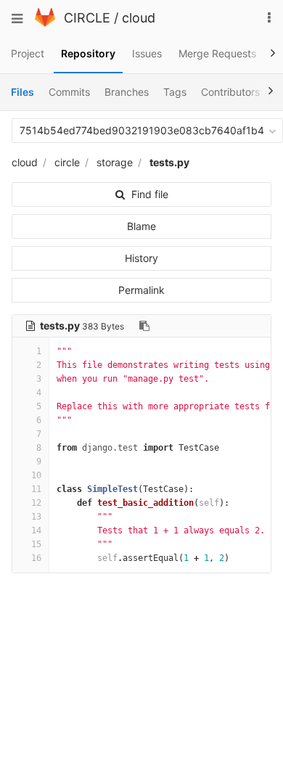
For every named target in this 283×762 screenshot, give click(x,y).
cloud (138, 17)
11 (36, 489)
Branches (126, 92)
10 (36, 475)
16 (36, 558)
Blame (141, 226)
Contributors (230, 92)
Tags (174, 92)
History (141, 258)
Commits (69, 92)
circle (67, 162)
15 (36, 544)
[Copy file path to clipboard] (144, 326)
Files (22, 92)
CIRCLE (87, 17)
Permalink (141, 290)
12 (36, 503)
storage (115, 162)
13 (36, 517)
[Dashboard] (45, 22)
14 (36, 530)
